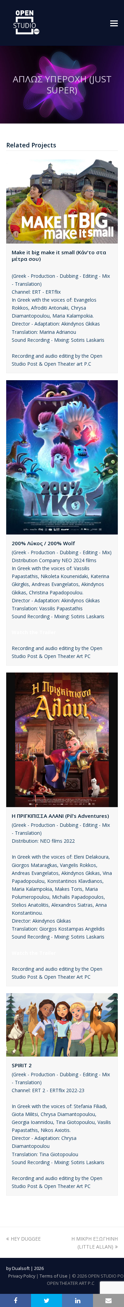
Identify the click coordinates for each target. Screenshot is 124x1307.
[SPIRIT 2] (62, 1052)
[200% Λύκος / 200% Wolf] (62, 530)
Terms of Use (54, 1276)
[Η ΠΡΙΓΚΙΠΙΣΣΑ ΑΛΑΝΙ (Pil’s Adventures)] (62, 803)
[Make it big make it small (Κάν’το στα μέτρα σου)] (62, 239)
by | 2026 (25, 1268)
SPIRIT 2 (22, 1065)
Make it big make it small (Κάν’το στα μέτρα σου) (59, 255)
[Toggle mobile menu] (114, 23)
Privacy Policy (21, 1276)
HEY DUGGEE (26, 1238)
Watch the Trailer (34, 632)
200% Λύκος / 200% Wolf (43, 543)
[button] (15, 1300)
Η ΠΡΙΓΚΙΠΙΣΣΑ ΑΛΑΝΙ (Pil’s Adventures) (60, 815)
